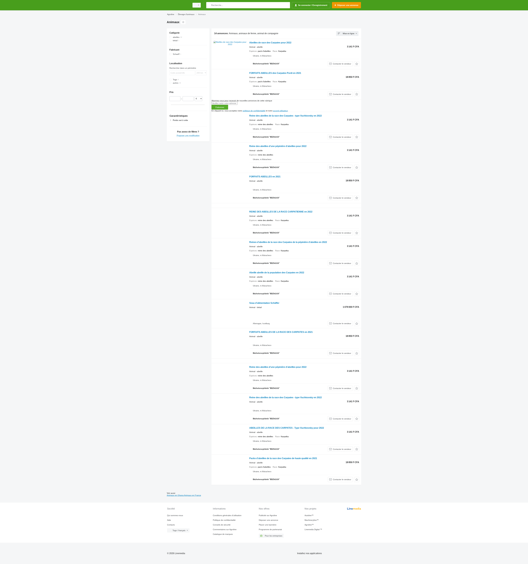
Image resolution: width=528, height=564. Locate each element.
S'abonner (219, 107)
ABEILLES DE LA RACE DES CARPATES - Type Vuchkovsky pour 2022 (286, 428)
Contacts (171, 525)
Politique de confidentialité (224, 520)
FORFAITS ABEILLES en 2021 (264, 176)
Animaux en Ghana (175, 495)
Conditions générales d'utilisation (227, 515)
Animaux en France (192, 495)
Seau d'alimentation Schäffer (264, 303)
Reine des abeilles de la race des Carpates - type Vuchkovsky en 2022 (285, 116)
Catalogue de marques (223, 534)
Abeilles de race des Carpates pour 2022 (270, 42)
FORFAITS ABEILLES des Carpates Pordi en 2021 (275, 73)
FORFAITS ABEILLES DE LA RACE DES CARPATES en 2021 (281, 332)
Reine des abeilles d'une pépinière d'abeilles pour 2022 (277, 146)
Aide (169, 520)
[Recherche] (209, 5)
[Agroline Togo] (178, 5)
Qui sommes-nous (175, 515)
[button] (356, 63)
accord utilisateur (280, 111)
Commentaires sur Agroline (225, 529)
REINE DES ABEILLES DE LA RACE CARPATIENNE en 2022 (280, 212)
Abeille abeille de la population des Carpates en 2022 (276, 272)
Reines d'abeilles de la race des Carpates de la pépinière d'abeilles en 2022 (288, 242)
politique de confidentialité (254, 111)
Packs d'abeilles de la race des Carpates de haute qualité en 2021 (283, 458)
